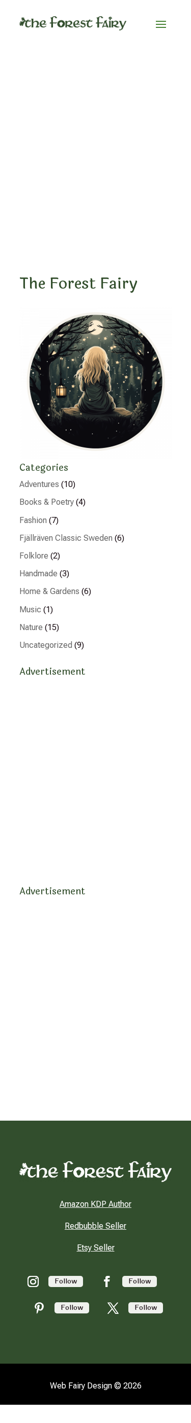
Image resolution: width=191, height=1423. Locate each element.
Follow (65, 1281)
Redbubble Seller (95, 1226)
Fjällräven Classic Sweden (66, 538)
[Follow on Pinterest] (39, 1308)
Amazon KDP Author (95, 1204)
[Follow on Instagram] (33, 1281)
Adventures (39, 484)
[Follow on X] (113, 1308)
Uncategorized (45, 645)
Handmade (38, 573)
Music (30, 609)
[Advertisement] (95, 147)
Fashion (33, 520)
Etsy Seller (96, 1248)
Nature (31, 627)
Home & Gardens (49, 591)
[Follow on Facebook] (107, 1281)
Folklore (33, 556)
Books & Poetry (46, 502)
